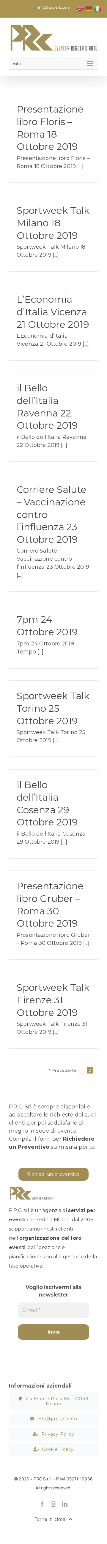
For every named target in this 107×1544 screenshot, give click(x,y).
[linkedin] (64, 1504)
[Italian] (98, 8)
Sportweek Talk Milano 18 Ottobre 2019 (53, 222)
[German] (89, 8)
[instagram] (53, 1504)
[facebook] (42, 1504)
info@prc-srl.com (53, 7)
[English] (80, 8)
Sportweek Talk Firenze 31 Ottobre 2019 (53, 1000)
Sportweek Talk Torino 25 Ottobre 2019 (53, 708)
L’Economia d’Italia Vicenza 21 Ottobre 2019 (53, 311)
